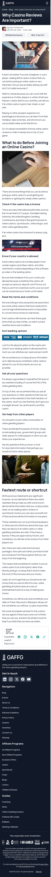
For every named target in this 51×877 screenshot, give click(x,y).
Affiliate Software (9, 789)
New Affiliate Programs (12, 754)
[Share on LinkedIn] (19, 637)
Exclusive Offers (9, 759)
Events (5, 697)
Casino (5, 764)
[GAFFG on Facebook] (37, 637)
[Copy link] (44, 637)
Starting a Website (10, 827)
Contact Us (7, 732)
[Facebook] (22, 679)
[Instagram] (10, 679)
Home (4, 9)
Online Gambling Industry (13, 812)
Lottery (5, 784)
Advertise (6, 727)
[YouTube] (28, 679)
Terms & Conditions (10, 707)
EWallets (6, 822)
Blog (11, 9)
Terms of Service (25, 866)
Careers (5, 722)
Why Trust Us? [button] (37, 35)
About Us (6, 702)
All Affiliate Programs (11, 749)
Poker (4, 774)
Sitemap (5, 737)
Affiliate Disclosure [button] (13, 35)
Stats (4, 807)
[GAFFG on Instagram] (25, 637)
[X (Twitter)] (16, 679)
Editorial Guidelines (10, 712)
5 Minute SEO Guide (10, 817)
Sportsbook (7, 769)
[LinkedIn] (4, 679)
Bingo (4, 779)
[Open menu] (47, 3)
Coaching (6, 802)
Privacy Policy (8, 717)
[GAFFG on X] (31, 637)
